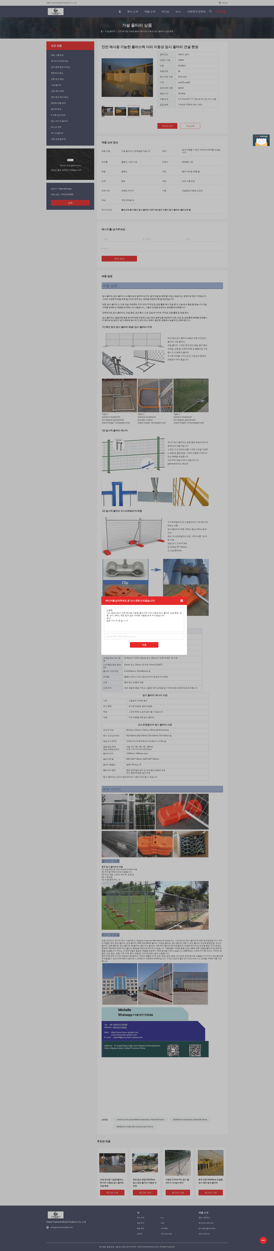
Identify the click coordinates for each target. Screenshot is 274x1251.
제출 (144, 644)
